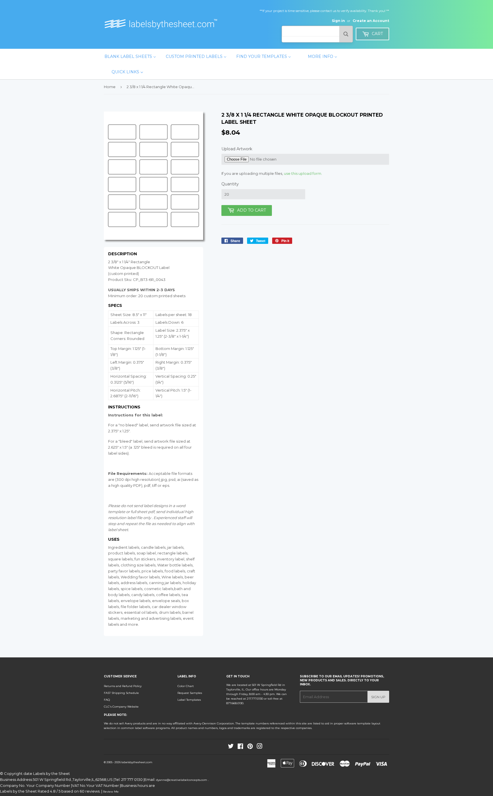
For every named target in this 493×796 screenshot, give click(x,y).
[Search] (346, 34)
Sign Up (378, 697)
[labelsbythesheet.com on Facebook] (240, 747)
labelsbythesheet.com (136, 762)
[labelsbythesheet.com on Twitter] (231, 747)
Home (110, 86)
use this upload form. (303, 173)
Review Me (111, 791)
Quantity (230, 184)
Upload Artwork (236, 148)
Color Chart (185, 686)
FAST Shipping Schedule (121, 693)
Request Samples (189, 693)
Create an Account (371, 21)
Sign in (338, 21)
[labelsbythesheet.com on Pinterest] (250, 747)
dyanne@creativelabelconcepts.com (182, 780)
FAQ (107, 700)
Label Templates (189, 700)
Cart (377, 33)
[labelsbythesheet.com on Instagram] (259, 747)
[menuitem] (130, 56)
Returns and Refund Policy (123, 686)
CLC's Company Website (121, 706)
